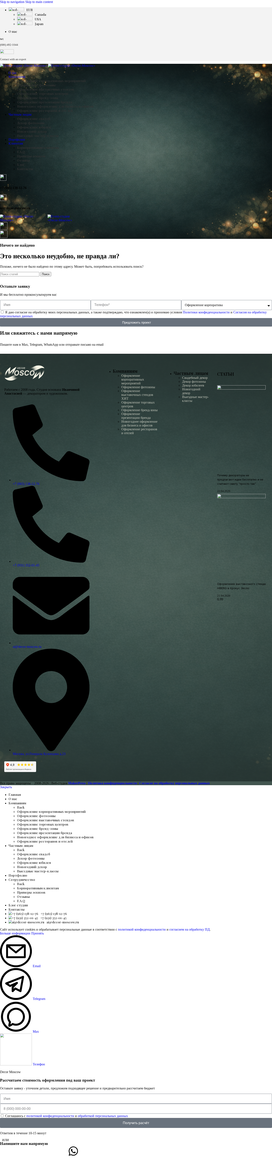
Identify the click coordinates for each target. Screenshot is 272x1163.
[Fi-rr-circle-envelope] (209, 1151)
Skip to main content (39, 2)
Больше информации (15, 933)
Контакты (25, 169)
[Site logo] (24, 65)
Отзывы (23, 160)
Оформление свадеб (33, 119)
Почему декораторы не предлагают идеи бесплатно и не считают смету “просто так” (240, 479)
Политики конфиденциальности (206, 312)
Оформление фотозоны (36, 85)
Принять (37, 933)
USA (38, 19)
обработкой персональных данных (103, 1116)
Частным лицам (191, 373)
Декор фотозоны (30, 123)
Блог (20, 164)
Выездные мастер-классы (37, 136)
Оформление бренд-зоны (37, 98)
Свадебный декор (195, 378)
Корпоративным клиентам (38, 147)
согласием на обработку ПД (189, 929)
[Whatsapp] (73, 1151)
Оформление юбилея (34, 127)
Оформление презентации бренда (44, 102)
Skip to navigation (12, 2)
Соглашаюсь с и (66, 1116)
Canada (40, 14)
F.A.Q (21, 152)
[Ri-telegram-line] (5, 1151)
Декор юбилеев (193, 385)
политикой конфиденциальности (142, 929)
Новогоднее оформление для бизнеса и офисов (55, 106)
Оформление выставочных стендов (45, 89)
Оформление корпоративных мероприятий (51, 81)
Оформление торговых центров (42, 93)
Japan (39, 24)
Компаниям (125, 371)
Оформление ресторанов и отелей (45, 110)
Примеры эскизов (31, 156)
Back (20, 807)
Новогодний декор (32, 131)
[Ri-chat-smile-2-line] (141, 1151)
